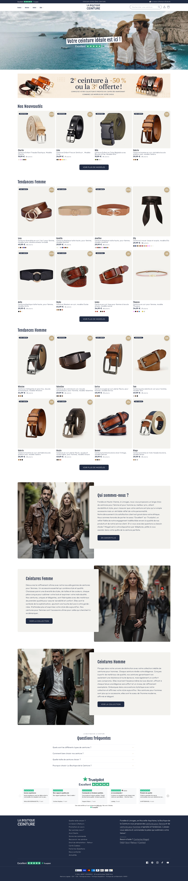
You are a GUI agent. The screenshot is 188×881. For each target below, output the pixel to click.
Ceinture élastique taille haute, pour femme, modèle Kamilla (74, 241)
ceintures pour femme (155, 823)
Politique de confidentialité (114, 876)
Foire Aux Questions (77, 849)
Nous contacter (75, 852)
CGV (73, 876)
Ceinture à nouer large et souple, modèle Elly (151, 240)
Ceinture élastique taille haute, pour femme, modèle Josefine (112, 241)
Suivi (127, 842)
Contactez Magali (141, 839)
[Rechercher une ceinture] (159, 7)
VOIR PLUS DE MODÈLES (94, 167)
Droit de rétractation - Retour (81, 842)
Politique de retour (85, 876)
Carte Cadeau (74, 846)
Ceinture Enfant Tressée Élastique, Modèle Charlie (35, 153)
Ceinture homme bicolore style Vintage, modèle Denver (111, 453)
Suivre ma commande (77, 836)
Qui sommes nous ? (76, 830)
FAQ (122, 842)
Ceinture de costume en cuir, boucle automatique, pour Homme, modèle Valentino (74, 389)
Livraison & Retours (160, 1)
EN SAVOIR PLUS (108, 538)
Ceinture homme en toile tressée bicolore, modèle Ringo (149, 453)
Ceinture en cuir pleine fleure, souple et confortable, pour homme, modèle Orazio (73, 453)
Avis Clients (73, 833)
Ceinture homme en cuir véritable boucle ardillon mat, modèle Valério (149, 153)
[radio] (19, 159)
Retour (134, 842)
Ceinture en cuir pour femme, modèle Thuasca (148, 305)
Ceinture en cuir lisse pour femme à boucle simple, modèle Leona (112, 305)
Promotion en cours (76, 827)
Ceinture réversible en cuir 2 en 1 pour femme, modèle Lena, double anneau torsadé (36, 241)
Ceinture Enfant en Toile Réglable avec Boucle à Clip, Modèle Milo (110, 153)
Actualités (73, 855)
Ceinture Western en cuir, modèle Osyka (72, 304)
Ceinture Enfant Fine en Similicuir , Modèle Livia (73, 153)
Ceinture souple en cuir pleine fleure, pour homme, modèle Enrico (111, 389)
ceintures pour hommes (130, 827)
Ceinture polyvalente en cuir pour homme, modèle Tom (150, 389)
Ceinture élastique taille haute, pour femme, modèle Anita (35, 305)
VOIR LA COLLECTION (39, 621)
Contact (142, 842)
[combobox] (146, 7)
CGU (77, 876)
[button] (20, 8)
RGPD (125, 876)
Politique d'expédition (98, 876)
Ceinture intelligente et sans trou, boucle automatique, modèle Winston (34, 389)
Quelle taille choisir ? (77, 820)
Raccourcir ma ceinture (78, 839)
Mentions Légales (65, 876)
